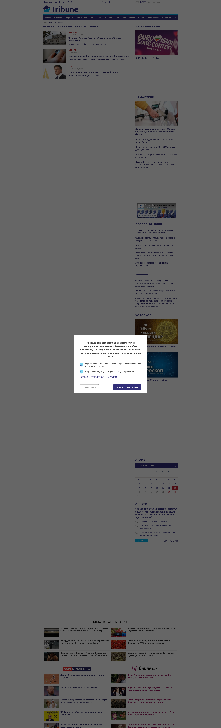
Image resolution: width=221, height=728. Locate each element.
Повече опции (89, 387)
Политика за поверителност (92, 377)
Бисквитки (112, 377)
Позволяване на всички (127, 387)
